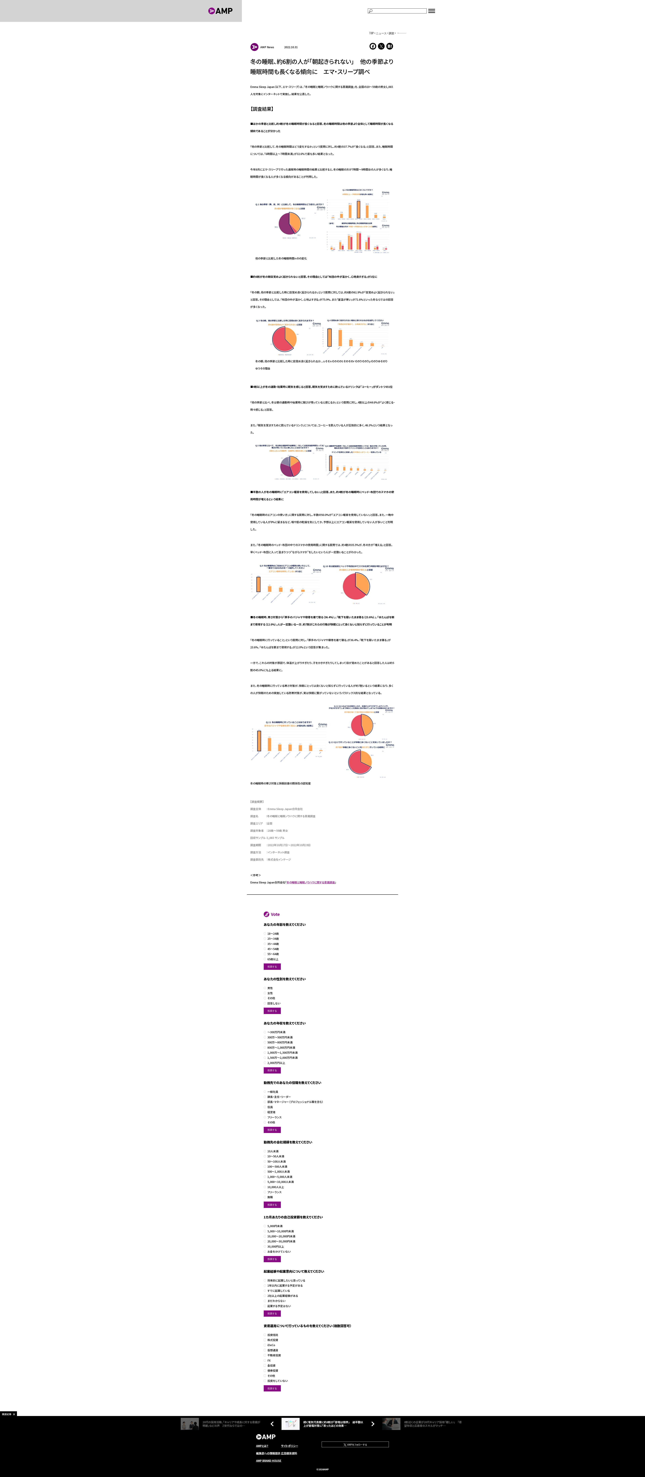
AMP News (267, 47)
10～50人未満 (275, 1156)
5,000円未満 (275, 1226)
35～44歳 (273, 944)
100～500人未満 (277, 1166)
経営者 (271, 1112)
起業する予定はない (279, 1306)
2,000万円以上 (276, 1063)
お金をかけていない (279, 1251)
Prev (273, 1424)
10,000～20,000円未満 (281, 1236)
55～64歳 (273, 954)
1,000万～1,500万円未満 (282, 1052)
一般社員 (272, 1092)
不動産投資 (274, 1355)
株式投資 (272, 1340)
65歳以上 (272, 959)
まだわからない (276, 1301)
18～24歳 (273, 933)
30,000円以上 (275, 1246)
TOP (371, 33)
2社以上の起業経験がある (282, 1296)
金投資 (271, 1365)
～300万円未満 (276, 1032)
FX (269, 1360)
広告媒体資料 (289, 1453)
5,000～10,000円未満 (280, 1231)
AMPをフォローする (357, 1444)
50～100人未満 (276, 1161)
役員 (270, 1107)
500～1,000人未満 (278, 1171)
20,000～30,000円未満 (281, 1241)
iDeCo (271, 1345)
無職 (270, 1197)
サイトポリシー (289, 1446)
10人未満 (272, 1151)
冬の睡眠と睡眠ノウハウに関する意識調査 (311, 882)
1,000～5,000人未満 (279, 1177)
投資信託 (272, 1335)
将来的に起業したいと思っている (286, 1280)
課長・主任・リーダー (279, 1097)
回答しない (273, 1003)
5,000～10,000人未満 (280, 1182)
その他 (271, 998)
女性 (270, 993)
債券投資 (272, 1370)
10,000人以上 (275, 1187)
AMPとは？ (262, 1446)
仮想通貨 (272, 1350)
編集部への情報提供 (268, 1453)
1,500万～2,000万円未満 (282, 1057)
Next (372, 1424)
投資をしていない (277, 1381)
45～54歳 (273, 949)
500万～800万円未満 (280, 1042)
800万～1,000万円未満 (281, 1047)
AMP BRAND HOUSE (268, 1461)
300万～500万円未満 (280, 1037)
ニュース (381, 33)
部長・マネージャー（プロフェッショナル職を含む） (295, 1102)
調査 (391, 33)
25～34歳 (273, 938)
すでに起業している (278, 1290)
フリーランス (274, 1117)
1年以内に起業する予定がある (285, 1285)
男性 (270, 988)
